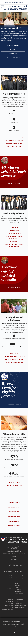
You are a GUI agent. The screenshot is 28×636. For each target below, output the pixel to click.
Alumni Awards (14, 521)
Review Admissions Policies (14, 356)
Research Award (14, 507)
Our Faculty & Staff (14, 146)
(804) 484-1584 (18, 551)
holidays (24, 553)
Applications (13, 53)
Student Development (8, 582)
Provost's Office (9, 577)
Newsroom (17, 585)
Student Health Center (19, 615)
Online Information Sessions (13, 62)
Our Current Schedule (14, 143)
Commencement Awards (14, 516)
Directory (17, 587)
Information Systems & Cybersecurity (14, 237)
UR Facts (17, 573)
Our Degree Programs (14, 137)
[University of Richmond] (14, 2)
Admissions (13, 49)
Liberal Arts (14, 241)
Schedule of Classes (14, 183)
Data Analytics (14, 227)
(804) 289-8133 (14, 548)
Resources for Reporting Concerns (20, 608)
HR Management (14, 233)
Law (12, 607)
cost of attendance (8, 450)
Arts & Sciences (9, 601)
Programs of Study (13, 45)
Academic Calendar (19, 575)
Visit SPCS (14, 556)
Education (14, 230)
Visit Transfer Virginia (14, 404)
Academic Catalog (14, 287)
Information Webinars (14, 362)
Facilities (17, 611)
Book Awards (14, 512)
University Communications (7, 580)
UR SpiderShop (18, 589)
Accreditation (18, 591)
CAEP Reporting (14, 559)
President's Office (9, 575)
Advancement (10, 588)
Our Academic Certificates (14, 140)
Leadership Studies (9, 605)
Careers (17, 580)
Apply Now (14, 353)
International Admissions (14, 359)
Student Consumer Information (19, 594)
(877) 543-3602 (16, 550)
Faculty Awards (14, 526)
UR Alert (17, 601)
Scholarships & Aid (14, 486)
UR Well (16, 613)
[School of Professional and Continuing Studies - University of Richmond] (14, 540)
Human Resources (9, 573)
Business (11, 603)
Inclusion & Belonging (19, 577)
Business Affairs (9, 586)
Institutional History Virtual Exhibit (20, 583)
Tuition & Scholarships (13, 58)
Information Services (8, 584)
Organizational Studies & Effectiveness (14, 245)
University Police (18, 603)
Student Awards (14, 502)
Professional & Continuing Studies (7, 610)
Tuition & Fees (14, 482)
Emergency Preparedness (20, 605)
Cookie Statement (11, 628)
